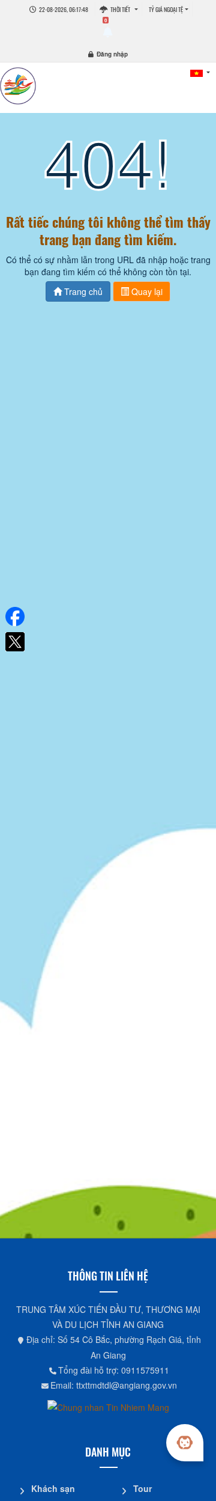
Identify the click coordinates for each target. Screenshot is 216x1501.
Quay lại (146, 291)
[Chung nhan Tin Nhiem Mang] (108, 1406)
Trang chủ (82, 291)
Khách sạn (53, 1488)
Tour (142, 1488)
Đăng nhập (112, 54)
